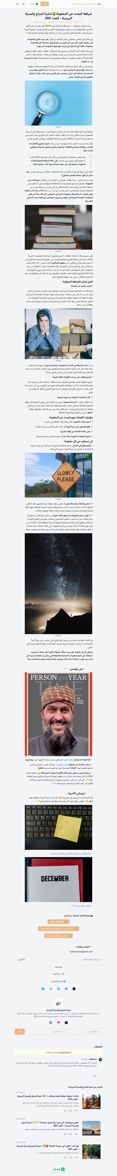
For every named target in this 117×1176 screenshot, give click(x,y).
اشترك (44, 4)
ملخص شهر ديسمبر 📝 (80, 905)
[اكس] (74, 989)
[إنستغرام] (58, 1022)
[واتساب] (51, 989)
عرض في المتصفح (40, 22)
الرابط (65, 776)
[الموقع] (51, 1022)
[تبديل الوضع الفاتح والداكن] (23, 4)
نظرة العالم (68, 759)
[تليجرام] (58, 989)
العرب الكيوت (62, 764)
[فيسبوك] (66, 989)
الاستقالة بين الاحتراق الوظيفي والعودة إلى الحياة (70, 853)
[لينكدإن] (43, 989)
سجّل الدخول (64, 1052)
